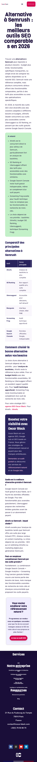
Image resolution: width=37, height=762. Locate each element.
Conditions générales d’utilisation (18, 670)
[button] (22, 4)
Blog (18, 699)
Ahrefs (15, 409)
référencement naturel (17, 467)
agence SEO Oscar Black (15, 406)
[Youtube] (21, 747)
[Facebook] (11, 747)
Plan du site (18, 682)
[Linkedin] (26, 747)
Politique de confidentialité (18, 674)
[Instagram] (16, 747)
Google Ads (18, 470)
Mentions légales (18, 678)
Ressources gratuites (18, 694)
